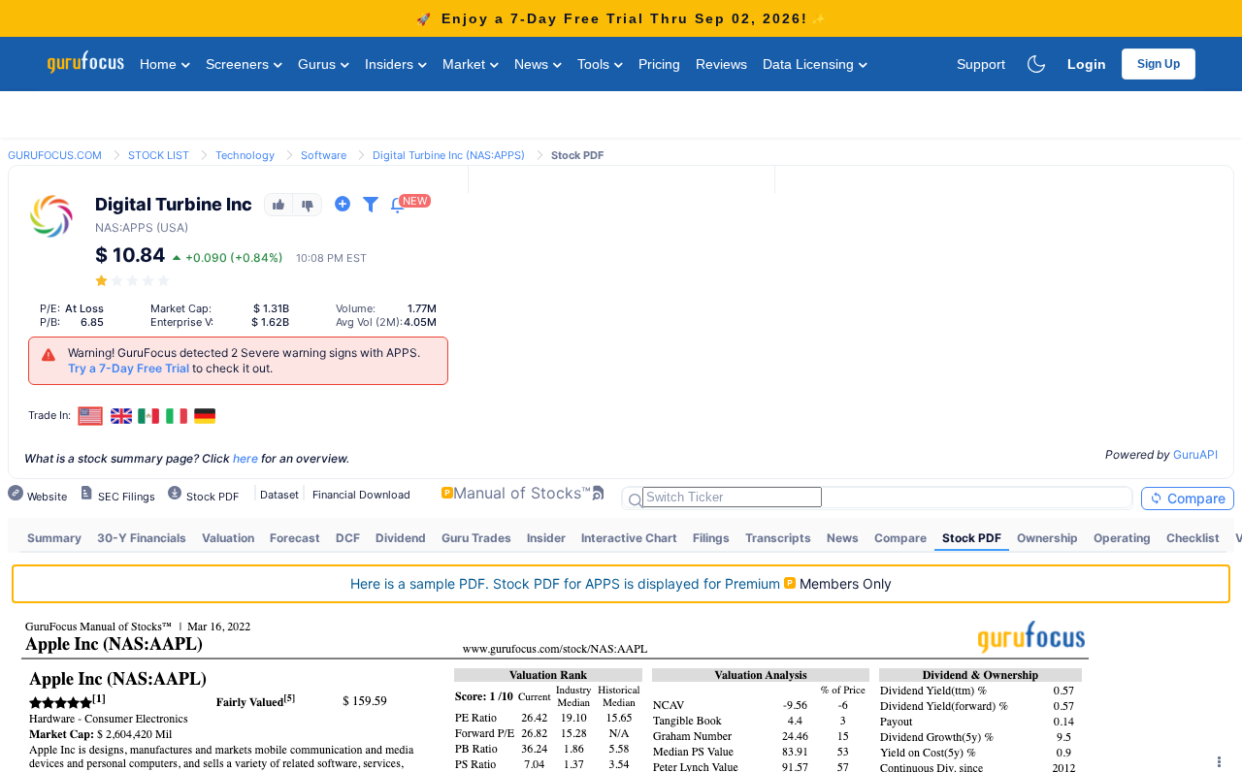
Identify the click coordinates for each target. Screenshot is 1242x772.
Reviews (721, 64)
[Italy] (176, 416)
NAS (107, 227)
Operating (1122, 538)
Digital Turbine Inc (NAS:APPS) (449, 155)
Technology (245, 155)
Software (323, 155)
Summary (54, 538)
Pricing (659, 64)
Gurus (319, 64)
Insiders (391, 64)
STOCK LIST (158, 155)
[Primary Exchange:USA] (91, 415)
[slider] (134, 280)
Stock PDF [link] (577, 155)
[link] (55, 153)
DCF (348, 538)
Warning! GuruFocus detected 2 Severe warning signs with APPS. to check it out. (244, 360)
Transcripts (778, 538)
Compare (1194, 498)
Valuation (228, 538)
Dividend (401, 538)
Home (160, 64)
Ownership (1047, 538)
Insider (546, 538)
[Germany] (204, 416)
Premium (567, 583)
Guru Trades (476, 538)
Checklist (1193, 538)
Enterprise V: (181, 322)
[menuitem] (54, 538)
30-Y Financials (141, 538)
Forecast (295, 538)
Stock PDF (971, 538)
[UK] (121, 416)
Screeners (239, 64)
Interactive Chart (629, 538)
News (533, 64)
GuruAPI (1195, 454)
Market (465, 64)
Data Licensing (810, 64)
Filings (711, 538)
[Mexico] (149, 416)
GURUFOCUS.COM (55, 155)
